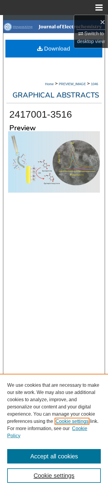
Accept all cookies (54, 456)
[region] (54, 432)
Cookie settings (72, 421)
